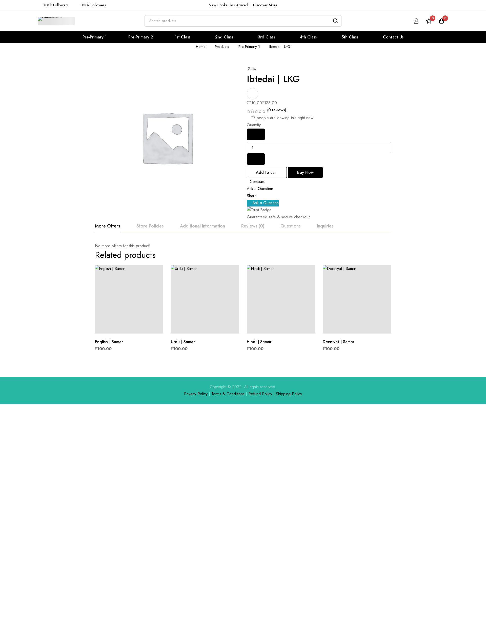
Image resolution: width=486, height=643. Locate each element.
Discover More (265, 5)
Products (222, 46)
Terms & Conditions (228, 394)
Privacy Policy (196, 394)
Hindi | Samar (259, 342)
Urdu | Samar (183, 342)
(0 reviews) (276, 110)
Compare (258, 181)
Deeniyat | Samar (338, 342)
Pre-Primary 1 (249, 46)
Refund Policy (260, 394)
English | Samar (109, 342)
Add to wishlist (252, 93)
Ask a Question (260, 189)
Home (201, 46)
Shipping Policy (289, 394)
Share (252, 196)
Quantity (254, 125)
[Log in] (416, 21)
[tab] (107, 226)
